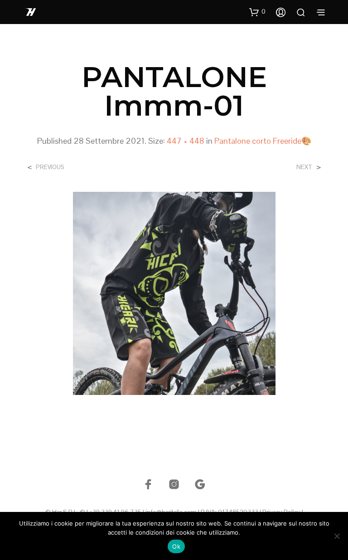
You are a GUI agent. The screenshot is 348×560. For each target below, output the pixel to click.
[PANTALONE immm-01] (174, 292)
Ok (176, 546)
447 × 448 (185, 141)
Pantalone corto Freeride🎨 (262, 141)
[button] (257, 11)
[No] (336, 536)
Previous (50, 167)
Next (304, 167)
